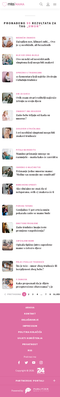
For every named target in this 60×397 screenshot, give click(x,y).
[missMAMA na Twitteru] (26, 362)
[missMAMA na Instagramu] (41, 362)
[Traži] (41, 4)
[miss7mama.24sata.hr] (13, 4)
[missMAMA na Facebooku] (19, 362)
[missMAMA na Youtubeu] (34, 362)
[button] (55, 4)
